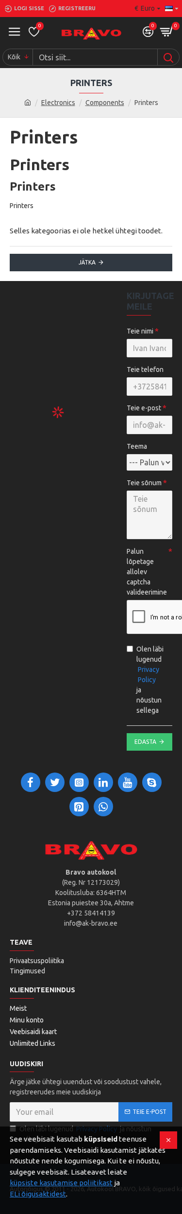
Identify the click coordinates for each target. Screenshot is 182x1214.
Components (104, 102)
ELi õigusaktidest (38, 1194)
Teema (137, 446)
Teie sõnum (144, 483)
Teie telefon (145, 369)
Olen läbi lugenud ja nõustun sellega (150, 679)
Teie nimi (140, 331)
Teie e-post (144, 408)
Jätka (87, 262)
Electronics (58, 102)
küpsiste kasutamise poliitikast (61, 1183)
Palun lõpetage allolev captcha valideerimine (147, 571)
